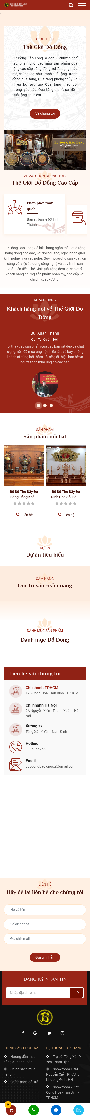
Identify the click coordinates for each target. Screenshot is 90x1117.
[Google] (36, 1033)
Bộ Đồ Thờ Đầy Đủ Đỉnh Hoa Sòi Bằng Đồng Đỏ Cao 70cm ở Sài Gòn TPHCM (66, 495)
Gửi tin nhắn (45, 957)
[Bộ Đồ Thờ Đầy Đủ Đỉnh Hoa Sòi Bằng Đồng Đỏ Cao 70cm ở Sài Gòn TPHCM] (66, 465)
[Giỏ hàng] (11, 1110)
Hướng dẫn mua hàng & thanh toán (20, 1059)
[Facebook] (23, 1033)
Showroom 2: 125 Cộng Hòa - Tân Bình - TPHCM (63, 1092)
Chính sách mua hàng (20, 1071)
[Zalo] (78, 1110)
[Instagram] (62, 1033)
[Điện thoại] (33, 1110)
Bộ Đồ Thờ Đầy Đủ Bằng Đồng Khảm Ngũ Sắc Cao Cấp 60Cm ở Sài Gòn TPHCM (24, 495)
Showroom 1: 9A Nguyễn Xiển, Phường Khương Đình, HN (63, 1074)
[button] (38, 405)
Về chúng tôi (45, 113)
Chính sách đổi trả (24, 1082)
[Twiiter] (49, 1033)
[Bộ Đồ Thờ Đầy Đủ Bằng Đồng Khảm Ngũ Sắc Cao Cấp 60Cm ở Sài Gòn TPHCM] (24, 465)
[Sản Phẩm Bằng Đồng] (16, 5)
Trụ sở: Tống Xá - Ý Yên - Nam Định (63, 1059)
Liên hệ (27, 515)
